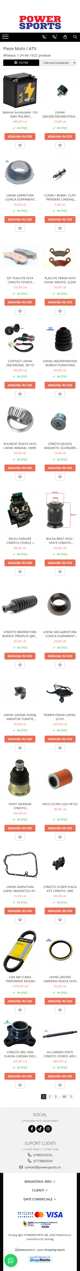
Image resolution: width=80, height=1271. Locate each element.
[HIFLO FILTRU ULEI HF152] (60, 779)
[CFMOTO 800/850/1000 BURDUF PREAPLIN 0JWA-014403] (20, 605)
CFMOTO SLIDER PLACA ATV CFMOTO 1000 (60, 889)
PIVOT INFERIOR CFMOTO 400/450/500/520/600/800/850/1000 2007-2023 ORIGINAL (20, 806)
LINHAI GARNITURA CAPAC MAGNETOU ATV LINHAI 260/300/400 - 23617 (20, 889)
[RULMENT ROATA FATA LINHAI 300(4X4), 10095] (20, 422)
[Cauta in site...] (75, 37)
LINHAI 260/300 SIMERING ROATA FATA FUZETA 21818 (60, 979)
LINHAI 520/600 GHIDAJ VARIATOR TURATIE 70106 (20, 717)
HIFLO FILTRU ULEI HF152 (60, 804)
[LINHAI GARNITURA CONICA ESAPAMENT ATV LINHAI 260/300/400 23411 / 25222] (20, 173)
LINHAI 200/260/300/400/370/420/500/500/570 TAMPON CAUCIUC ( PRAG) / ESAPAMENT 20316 (60, 114)
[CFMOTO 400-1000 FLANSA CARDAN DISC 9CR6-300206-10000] (20, 1034)
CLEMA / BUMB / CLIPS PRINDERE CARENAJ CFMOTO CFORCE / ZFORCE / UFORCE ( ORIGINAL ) (60, 197)
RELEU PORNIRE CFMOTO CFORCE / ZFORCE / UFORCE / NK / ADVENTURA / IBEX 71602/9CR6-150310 (20, 541)
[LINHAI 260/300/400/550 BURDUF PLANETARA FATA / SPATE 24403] (60, 339)
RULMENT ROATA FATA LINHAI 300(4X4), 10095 (20, 446)
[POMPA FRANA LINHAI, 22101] (60, 693)
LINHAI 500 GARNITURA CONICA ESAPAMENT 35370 (60, 634)
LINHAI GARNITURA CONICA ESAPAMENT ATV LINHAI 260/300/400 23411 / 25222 (20, 197)
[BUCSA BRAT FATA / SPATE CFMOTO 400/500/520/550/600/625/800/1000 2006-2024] (60, 510)
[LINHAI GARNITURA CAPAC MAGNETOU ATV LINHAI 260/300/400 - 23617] (20, 865)
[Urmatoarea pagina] (71, 1096)
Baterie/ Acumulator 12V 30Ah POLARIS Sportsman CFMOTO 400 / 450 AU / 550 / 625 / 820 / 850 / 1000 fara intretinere (20, 114)
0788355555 (42, 1155)
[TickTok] (40, 1129)
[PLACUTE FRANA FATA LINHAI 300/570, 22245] (60, 256)
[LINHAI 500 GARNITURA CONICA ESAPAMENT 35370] (60, 604)
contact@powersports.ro (42, 1167)
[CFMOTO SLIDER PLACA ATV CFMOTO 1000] (60, 865)
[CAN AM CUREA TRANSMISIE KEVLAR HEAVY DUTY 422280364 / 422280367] (20, 951)
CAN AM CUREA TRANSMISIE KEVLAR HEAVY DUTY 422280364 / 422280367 (20, 979)
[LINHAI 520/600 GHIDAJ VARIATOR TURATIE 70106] (20, 692)
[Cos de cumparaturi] (65, 37)
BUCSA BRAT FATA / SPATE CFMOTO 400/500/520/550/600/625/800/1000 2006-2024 (60, 541)
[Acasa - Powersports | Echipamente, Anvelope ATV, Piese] (40, 22)
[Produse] (6, 38)
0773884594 (42, 1161)
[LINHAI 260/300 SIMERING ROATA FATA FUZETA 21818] (60, 951)
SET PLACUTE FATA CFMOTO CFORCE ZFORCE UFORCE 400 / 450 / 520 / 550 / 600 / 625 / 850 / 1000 (20, 280)
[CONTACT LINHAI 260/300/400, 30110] (20, 339)
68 (64, 1096)
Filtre (22, 63)
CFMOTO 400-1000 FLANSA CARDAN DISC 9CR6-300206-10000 (20, 1054)
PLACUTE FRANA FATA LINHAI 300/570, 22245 (60, 280)
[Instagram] (48, 1129)
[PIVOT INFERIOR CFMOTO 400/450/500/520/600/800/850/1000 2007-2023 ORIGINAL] (20, 779)
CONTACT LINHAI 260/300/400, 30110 (20, 363)
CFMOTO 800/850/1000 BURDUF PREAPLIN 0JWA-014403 (20, 634)
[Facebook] (32, 1129)
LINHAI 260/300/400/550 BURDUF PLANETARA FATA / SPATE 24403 (60, 363)
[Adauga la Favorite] (20, 145)
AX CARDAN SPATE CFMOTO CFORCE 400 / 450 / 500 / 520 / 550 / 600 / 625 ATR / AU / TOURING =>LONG (60, 1054)
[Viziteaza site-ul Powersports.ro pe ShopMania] (40, 1259)
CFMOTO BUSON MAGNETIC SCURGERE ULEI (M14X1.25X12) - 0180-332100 (60, 446)
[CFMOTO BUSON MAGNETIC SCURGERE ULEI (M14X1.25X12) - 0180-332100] (60, 422)
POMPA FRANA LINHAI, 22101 (60, 717)
